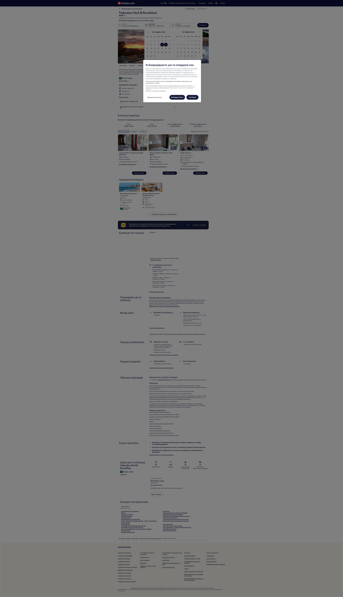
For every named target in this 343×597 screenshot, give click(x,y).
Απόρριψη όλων (177, 97)
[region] (172, 81)
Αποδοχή (192, 97)
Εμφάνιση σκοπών (154, 97)
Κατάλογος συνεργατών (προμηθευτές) (156, 91)
